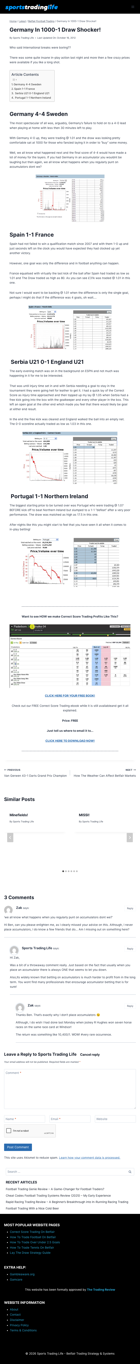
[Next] (130, 837)
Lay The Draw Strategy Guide (30, 1252)
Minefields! (19, 815)
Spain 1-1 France (24, 88)
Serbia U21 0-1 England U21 (31, 93)
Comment (13, 1073)
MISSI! (84, 815)
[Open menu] (133, 6)
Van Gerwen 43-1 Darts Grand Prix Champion (35, 773)
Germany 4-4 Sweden (27, 84)
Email (56, 1119)
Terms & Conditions (23, 1330)
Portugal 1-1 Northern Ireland (32, 97)
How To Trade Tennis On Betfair (32, 1247)
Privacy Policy (19, 1325)
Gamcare (16, 1279)
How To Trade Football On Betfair (33, 1237)
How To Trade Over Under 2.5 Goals (35, 1242)
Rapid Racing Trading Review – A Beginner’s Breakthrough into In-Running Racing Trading (67, 1202)
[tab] (63, 871)
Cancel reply (90, 1054)
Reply (130, 908)
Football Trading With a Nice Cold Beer (32, 1208)
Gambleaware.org (22, 1274)
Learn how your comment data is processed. (89, 1157)
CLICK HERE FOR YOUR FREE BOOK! (70, 695)
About (14, 1309)
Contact (15, 1314)
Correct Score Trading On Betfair (32, 1232)
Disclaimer (17, 1320)
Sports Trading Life (23, 37)
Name (11, 1119)
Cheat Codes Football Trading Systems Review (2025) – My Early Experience (58, 1195)
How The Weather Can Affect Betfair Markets (105, 773)
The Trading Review (101, 1289)
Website (101, 1119)
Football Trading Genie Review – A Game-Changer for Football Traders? (55, 1189)
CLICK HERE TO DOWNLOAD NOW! (70, 741)
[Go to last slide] (10, 837)
